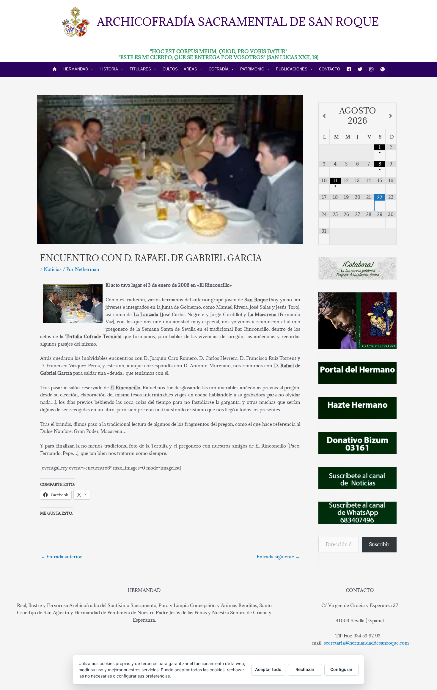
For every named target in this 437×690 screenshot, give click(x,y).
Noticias (53, 269)
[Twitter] (360, 69)
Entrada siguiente (278, 557)
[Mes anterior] (324, 116)
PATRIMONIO (252, 69)
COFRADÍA (219, 69)
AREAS (190, 69)
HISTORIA (109, 69)
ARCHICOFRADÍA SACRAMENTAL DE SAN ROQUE (238, 21)
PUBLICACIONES (291, 69)
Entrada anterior (61, 557)
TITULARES (140, 69)
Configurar (341, 669)
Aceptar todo (268, 669)
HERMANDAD (75, 69)
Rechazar (305, 669)
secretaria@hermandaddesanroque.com (366, 643)
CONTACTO (329, 69)
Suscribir (379, 544)
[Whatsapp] (382, 69)
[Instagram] (371, 69)
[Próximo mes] (391, 116)
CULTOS (170, 69)
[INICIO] (54, 69)
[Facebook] (348, 69)
